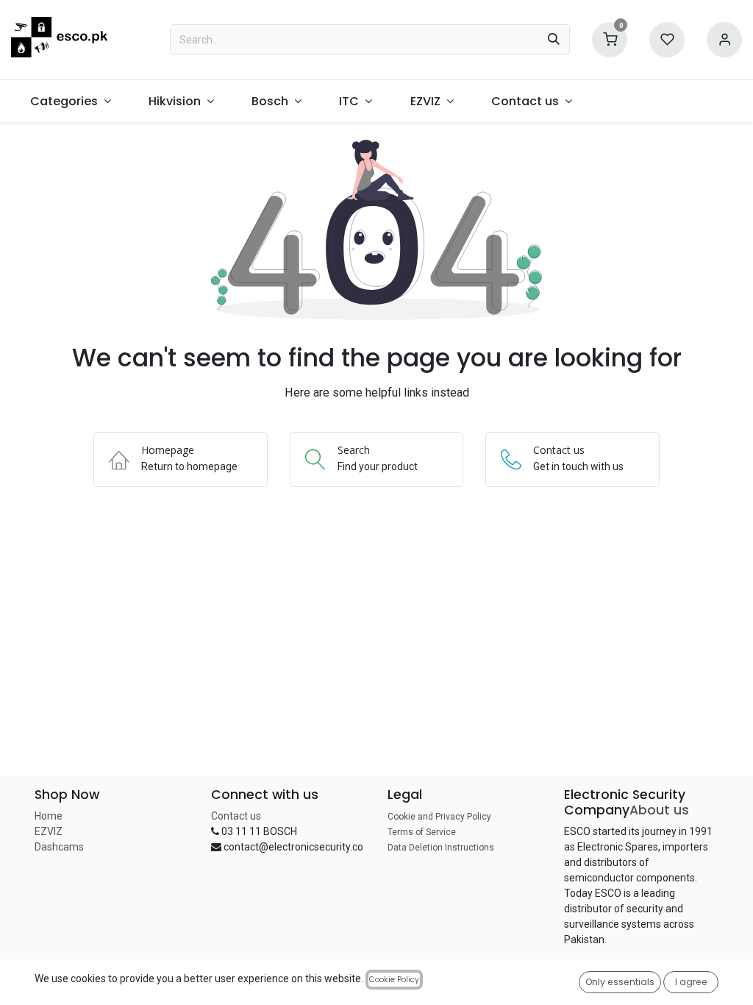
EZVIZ (49, 831)
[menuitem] (70, 101)
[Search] (553, 39)
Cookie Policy (394, 979)
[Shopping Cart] (609, 39)
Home (49, 816)
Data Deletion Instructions (441, 847)
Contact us (236, 816)
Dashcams (59, 847)
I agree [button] (691, 982)
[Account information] (724, 39)
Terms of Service (422, 832)
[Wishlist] (667, 39)
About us (659, 810)
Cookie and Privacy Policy (439, 817)
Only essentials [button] (619, 982)
